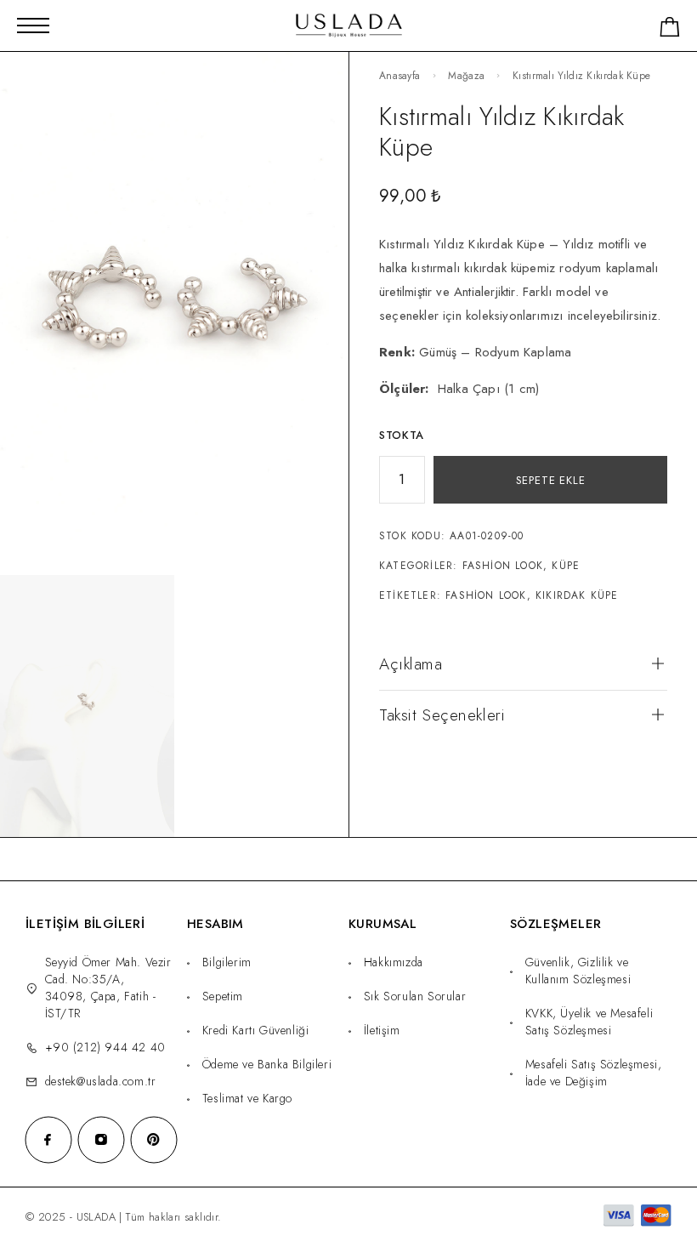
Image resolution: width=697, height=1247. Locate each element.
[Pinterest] (154, 1139)
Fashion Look (502, 565)
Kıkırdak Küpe (577, 595)
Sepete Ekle (551, 480)
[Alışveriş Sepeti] (670, 30)
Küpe (566, 565)
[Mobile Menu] (33, 25)
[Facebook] (48, 1139)
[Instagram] (101, 1139)
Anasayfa (399, 75)
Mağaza (466, 75)
